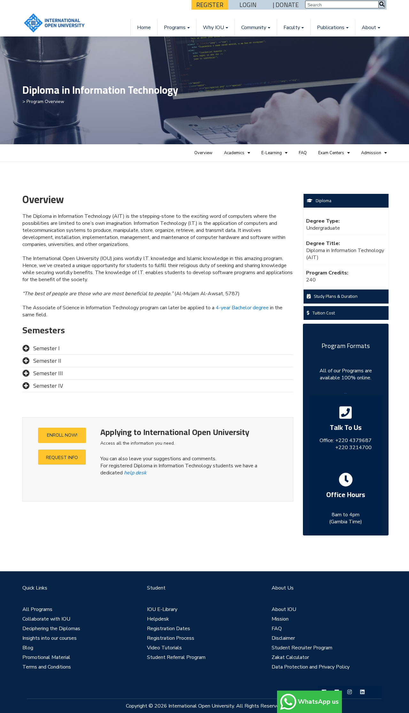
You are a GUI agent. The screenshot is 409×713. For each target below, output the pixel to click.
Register (209, 5)
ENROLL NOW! (62, 435)
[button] (157, 348)
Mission (280, 618)
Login (248, 5)
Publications (330, 27)
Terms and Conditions (46, 666)
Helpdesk (158, 618)
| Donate (286, 5)
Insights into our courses (49, 638)
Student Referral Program (176, 657)
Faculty (291, 27)
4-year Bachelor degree (242, 307)
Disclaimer (283, 638)
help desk (135, 472)
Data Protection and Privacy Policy (311, 666)
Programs (175, 27)
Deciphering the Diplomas (51, 628)
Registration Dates (168, 628)
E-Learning (271, 153)
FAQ (303, 153)
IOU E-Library (162, 609)
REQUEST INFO (62, 458)
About (369, 27)
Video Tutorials (164, 647)
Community (253, 27)
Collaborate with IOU (46, 618)
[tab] (157, 348)
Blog (27, 647)
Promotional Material (46, 657)
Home (144, 27)
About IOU (284, 609)
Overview (203, 153)
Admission (371, 153)
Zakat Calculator (290, 657)
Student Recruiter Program (302, 647)
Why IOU (213, 27)
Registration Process (170, 638)
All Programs (37, 609)
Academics (234, 153)
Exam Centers (331, 153)
